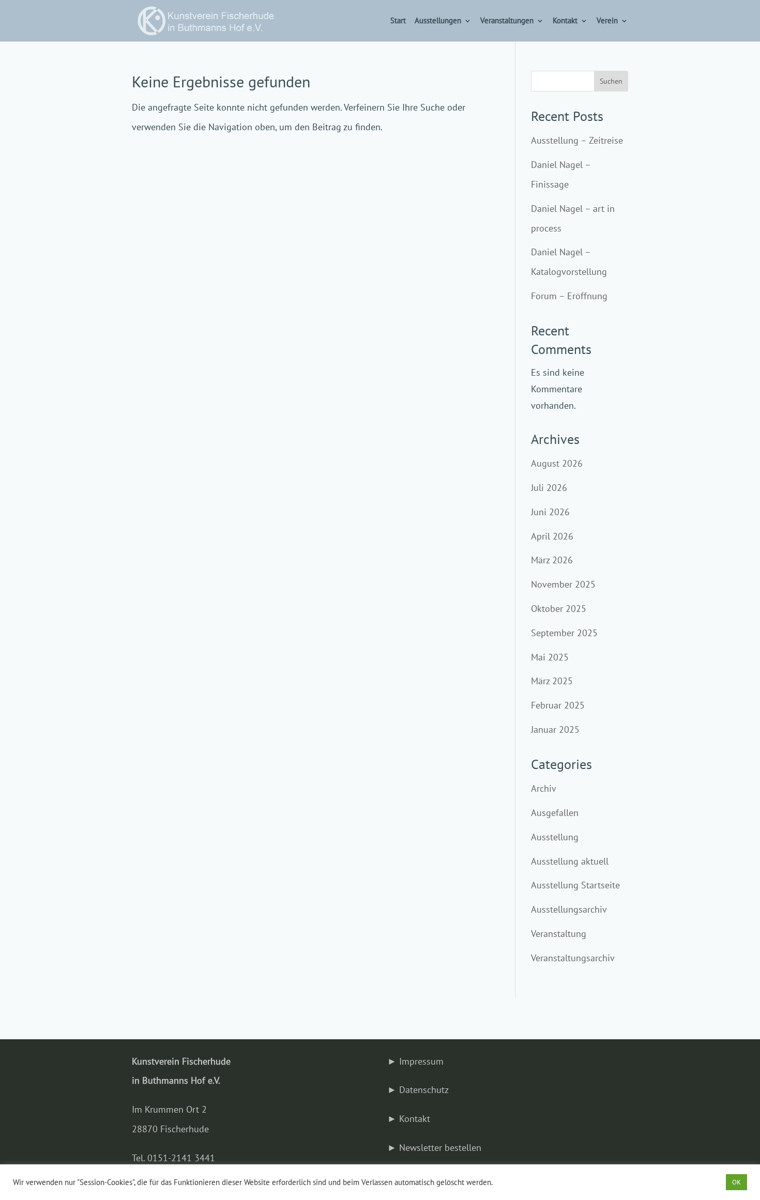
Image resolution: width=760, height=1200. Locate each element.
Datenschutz (424, 1090)
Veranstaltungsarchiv (573, 958)
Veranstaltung (558, 934)
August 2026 (557, 463)
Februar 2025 (558, 705)
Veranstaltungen (507, 21)
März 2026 (552, 560)
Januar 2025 (555, 729)
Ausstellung (555, 837)
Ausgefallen (555, 813)
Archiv (543, 788)
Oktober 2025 (558, 608)
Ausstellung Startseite (575, 885)
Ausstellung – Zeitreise (577, 140)
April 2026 (552, 536)
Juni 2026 (550, 512)
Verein (607, 21)
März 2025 (552, 681)
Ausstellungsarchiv (569, 909)
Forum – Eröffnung (569, 296)
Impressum (421, 1061)
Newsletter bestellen (440, 1147)
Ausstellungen (438, 21)
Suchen (611, 81)
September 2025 (564, 633)
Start (398, 21)
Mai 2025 (550, 657)
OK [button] (736, 1182)
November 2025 (563, 584)
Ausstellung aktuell (570, 861)
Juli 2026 (549, 488)
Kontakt (565, 21)
